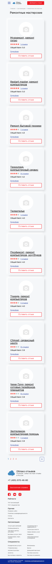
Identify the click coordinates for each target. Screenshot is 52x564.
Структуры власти (33, 529)
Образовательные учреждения (32, 537)
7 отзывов (24, 129)
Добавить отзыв (36, 3)
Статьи (10, 516)
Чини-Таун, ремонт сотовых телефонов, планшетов (23, 387)
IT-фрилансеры (12, 548)
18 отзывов (24, 394)
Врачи (29, 548)
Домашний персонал (33, 550)
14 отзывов (24, 173)
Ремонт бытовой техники (25, 126)
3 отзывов (24, 303)
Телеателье (17, 211)
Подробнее (14, 51)
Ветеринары (31, 545)
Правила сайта (12, 511)
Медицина (30, 534)
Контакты (11, 518)
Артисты (10, 553)
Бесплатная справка (19, 487)
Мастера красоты (32, 553)
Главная (12, 8)
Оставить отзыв (26, 56)
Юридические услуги (14, 545)
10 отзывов (24, 347)
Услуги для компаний (14, 526)
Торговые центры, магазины (13, 531)
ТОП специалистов (14, 505)
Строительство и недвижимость (32, 526)
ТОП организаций (13, 502)
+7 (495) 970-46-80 (18, 480)
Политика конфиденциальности (17, 513)
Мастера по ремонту (33, 555)
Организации (21, 8)
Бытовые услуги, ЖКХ (15, 534)
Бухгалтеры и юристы (15, 555)
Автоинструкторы (13, 550)
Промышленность (13, 528)
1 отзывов (24, 44)
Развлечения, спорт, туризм (14, 537)
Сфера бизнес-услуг (33, 532)
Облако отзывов (18, 3)
